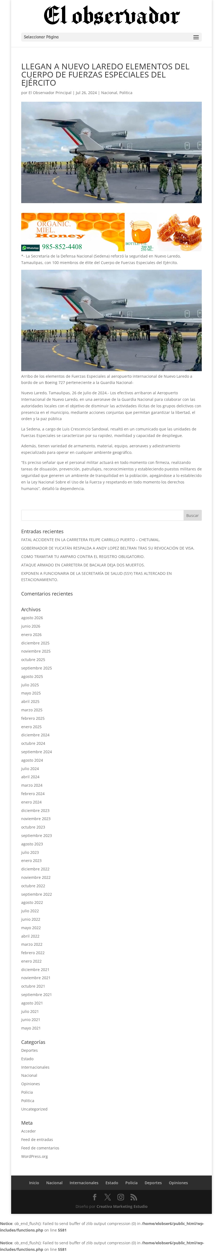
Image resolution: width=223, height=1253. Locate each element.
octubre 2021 (33, 986)
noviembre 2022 (36, 877)
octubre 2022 (33, 885)
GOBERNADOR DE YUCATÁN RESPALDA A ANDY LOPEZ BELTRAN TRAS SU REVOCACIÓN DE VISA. (107, 548)
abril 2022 (30, 936)
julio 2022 (30, 910)
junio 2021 (30, 1019)
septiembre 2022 (36, 894)
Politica (125, 92)
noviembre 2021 (36, 977)
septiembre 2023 (36, 835)
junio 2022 (30, 919)
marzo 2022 (31, 944)
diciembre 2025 (35, 643)
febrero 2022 (33, 952)
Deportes (29, 1050)
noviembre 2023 (36, 818)
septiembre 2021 (36, 994)
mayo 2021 (31, 1028)
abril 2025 (30, 701)
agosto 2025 (32, 676)
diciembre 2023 (35, 810)
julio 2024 (30, 768)
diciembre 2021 (35, 969)
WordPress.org (34, 1156)
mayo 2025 (31, 693)
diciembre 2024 (35, 734)
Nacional (109, 92)
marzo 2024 (31, 785)
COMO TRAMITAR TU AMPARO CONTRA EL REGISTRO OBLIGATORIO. (83, 556)
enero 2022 (31, 961)
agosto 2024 (32, 760)
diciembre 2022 (35, 868)
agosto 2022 (32, 902)
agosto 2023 (32, 843)
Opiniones (30, 1083)
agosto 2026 (32, 617)
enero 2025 (31, 726)
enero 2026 (31, 634)
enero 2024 (31, 802)
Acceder (28, 1131)
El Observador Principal (50, 92)
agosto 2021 (32, 1003)
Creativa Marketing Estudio (122, 1206)
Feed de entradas (37, 1139)
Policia (27, 1092)
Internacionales (35, 1067)
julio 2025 (30, 684)
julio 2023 (30, 852)
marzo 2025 (31, 709)
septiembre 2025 (36, 668)
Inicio (34, 1182)
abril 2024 (30, 776)
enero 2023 (31, 860)
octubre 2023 (33, 827)
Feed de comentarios (40, 1147)
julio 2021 (30, 1011)
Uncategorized (34, 1109)
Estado (27, 1058)
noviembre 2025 (36, 651)
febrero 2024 (33, 793)
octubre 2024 (33, 743)
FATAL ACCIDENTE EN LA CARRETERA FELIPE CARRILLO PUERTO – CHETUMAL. (90, 539)
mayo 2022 (31, 927)
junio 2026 (30, 626)
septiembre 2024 (36, 751)
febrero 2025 (33, 718)
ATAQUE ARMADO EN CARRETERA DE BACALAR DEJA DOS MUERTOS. (83, 564)
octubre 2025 (33, 659)
